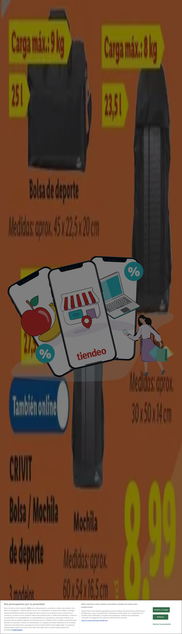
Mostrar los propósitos (162, 624)
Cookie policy (17, 630)
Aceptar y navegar (161, 610)
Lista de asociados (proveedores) (94, 620)
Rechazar (160, 617)
